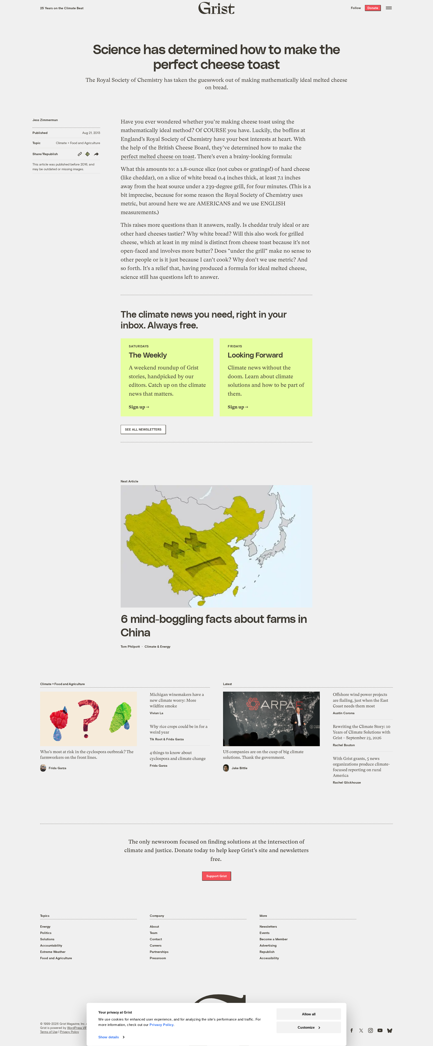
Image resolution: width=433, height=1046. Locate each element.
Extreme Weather (52, 952)
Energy (45, 926)
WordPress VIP (77, 1028)
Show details (108, 1037)
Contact (156, 939)
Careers (155, 945)
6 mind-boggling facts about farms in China (214, 625)
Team (153, 933)
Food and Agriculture (56, 958)
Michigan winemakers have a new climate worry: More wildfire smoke (177, 700)
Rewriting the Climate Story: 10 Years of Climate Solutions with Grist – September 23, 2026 (361, 732)
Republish (267, 952)
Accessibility (269, 958)
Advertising (268, 945)
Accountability (51, 945)
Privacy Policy (69, 1032)
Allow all (309, 1014)
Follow (356, 8)
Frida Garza (57, 768)
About (154, 926)
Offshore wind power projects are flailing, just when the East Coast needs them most (360, 700)
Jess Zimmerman (45, 120)
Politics (45, 933)
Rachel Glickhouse (347, 782)
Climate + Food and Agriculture (78, 143)
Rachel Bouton (344, 745)
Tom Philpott (130, 646)
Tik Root (156, 739)
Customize (306, 1027)
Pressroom (158, 958)
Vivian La (156, 713)
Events (264, 933)
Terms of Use (49, 1032)
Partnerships (159, 952)
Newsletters (268, 926)
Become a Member (274, 939)
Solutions (47, 939)
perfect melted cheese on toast (157, 156)
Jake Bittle (239, 768)
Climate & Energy (157, 646)
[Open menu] (389, 7)
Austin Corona (344, 713)
